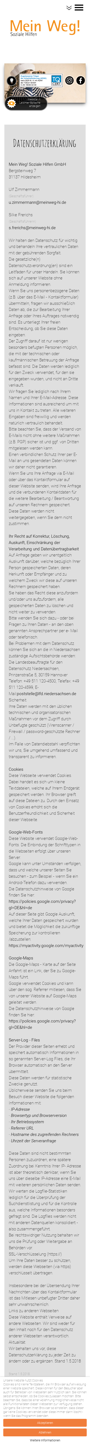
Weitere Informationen (45, 1440)
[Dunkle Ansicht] (12, 81)
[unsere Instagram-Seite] (69, 86)
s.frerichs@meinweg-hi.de (32, 227)
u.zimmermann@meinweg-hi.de (37, 202)
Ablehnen (45, 1432)
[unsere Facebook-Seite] (81, 86)
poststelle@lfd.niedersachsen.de (46, 693)
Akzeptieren (45, 1423)
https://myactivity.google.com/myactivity (46, 945)
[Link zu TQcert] (41, 86)
